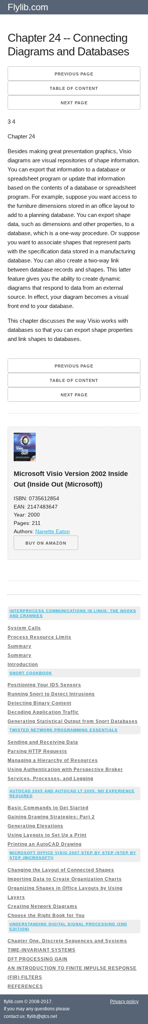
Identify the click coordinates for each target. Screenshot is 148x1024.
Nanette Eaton (52, 531)
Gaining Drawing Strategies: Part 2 (51, 817)
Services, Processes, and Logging (50, 778)
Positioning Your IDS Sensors (44, 685)
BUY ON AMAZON (45, 543)
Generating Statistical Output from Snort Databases (73, 721)
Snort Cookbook (30, 673)
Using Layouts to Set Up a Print (47, 835)
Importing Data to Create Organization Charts (65, 879)
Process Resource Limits (39, 637)
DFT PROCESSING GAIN (38, 959)
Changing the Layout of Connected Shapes (61, 870)
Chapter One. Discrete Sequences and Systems (67, 941)
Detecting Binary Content (39, 703)
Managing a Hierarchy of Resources (53, 760)
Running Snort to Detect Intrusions (51, 694)
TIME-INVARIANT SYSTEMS (42, 950)
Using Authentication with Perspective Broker (65, 769)
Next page (74, 103)
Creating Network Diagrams (42, 906)
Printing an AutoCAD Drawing (45, 844)
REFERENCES (25, 986)
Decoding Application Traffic (43, 712)
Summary (19, 646)
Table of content (74, 88)
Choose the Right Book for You (46, 915)
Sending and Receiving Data (43, 742)
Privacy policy (124, 1001)
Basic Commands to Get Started (48, 807)
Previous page (74, 74)
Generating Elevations (35, 826)
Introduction (23, 664)
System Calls (24, 628)
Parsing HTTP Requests (37, 751)
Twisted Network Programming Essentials (63, 730)
